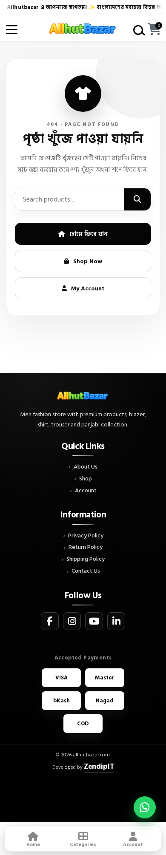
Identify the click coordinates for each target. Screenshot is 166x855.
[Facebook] (50, 621)
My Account (88, 288)
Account (86, 491)
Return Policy (86, 547)
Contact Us (86, 571)
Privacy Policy (85, 536)
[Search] (137, 199)
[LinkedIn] (116, 621)
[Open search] (137, 29)
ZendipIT (99, 767)
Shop (85, 479)
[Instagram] (72, 621)
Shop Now (87, 261)
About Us (85, 467)
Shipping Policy (85, 559)
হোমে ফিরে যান (88, 234)
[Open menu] (11, 29)
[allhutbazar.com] (83, 29)
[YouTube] (94, 621)
